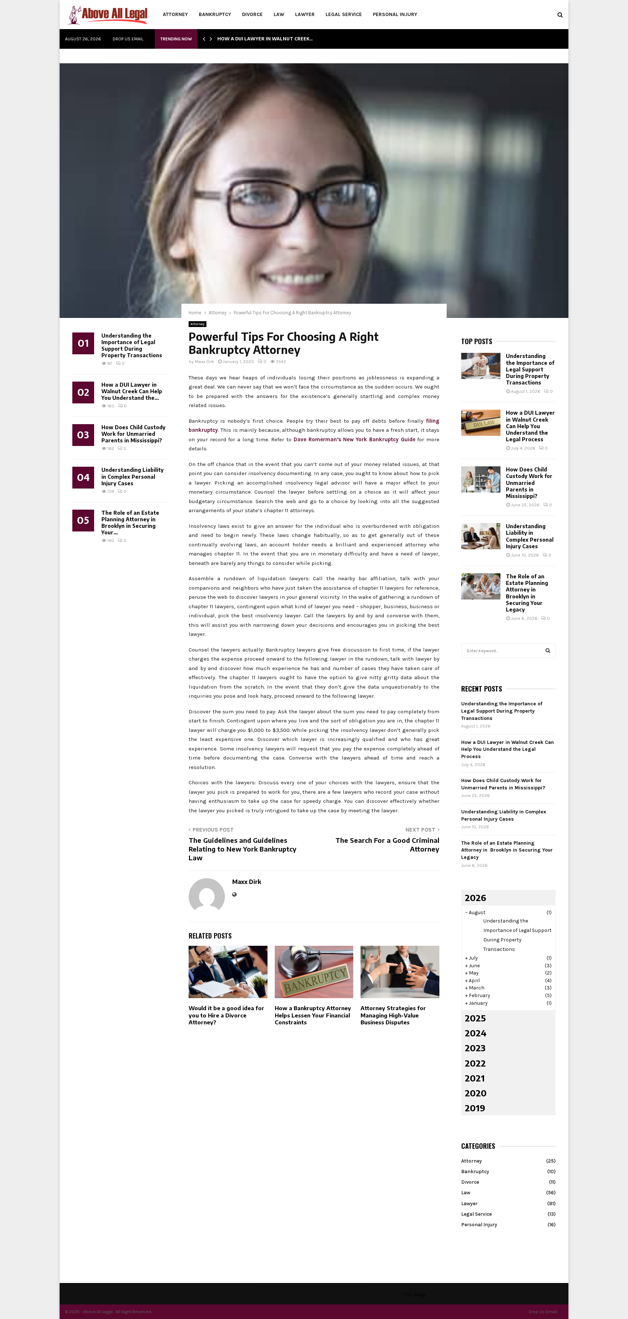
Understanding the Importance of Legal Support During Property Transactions (131, 345)
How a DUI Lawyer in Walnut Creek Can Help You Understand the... (131, 391)
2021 (475, 1077)
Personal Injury (395, 14)
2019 (475, 1107)
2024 (476, 1032)
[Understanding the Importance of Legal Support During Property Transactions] (480, 366)
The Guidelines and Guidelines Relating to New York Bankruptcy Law (243, 849)
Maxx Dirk (204, 361)
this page (414, 1294)
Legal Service (344, 14)
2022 (475, 1062)
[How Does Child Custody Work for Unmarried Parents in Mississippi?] (480, 479)
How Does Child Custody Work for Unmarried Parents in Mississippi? (133, 433)
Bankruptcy (215, 14)
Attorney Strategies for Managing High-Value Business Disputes (393, 1015)
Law (279, 14)
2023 (475, 1047)
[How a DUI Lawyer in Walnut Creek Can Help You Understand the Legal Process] (480, 423)
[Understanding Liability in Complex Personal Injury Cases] (480, 536)
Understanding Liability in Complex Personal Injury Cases (132, 476)
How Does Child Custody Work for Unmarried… (279, 38)
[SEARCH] (548, 650)
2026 (475, 897)
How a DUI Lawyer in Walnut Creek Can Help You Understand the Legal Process (530, 426)
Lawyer (305, 14)
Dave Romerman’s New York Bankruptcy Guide (354, 439)
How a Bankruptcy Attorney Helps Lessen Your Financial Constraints (313, 1015)
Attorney (175, 14)
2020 (476, 1092)
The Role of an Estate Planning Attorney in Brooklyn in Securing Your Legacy (527, 593)
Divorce (252, 14)
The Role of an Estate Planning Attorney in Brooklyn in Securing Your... (130, 522)
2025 (475, 1017)
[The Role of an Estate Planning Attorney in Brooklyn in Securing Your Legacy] (480, 586)
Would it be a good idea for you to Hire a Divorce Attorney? (226, 1015)
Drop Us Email (128, 38)
